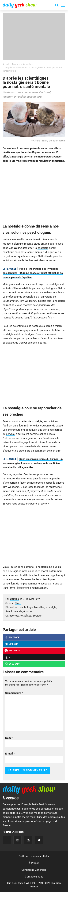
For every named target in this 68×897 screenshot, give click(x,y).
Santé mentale (13, 611)
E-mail (10, 753)
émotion (19, 292)
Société (37, 615)
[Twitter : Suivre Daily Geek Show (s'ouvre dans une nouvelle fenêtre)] (39, 840)
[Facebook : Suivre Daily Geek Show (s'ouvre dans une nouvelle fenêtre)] (7, 840)
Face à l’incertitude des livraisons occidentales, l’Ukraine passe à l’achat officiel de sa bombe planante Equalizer (33, 273)
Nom (9, 738)
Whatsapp (14, 664)
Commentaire (14, 693)
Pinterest (14, 650)
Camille (14, 598)
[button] (63, 5)
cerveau (10, 434)
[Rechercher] (56, 5)
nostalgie (42, 247)
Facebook (14, 637)
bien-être (39, 607)
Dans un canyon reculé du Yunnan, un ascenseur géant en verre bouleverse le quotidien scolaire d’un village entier (33, 463)
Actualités (25, 615)
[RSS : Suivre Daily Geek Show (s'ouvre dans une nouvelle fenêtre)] (28, 840)
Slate (18, 603)
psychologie (26, 607)
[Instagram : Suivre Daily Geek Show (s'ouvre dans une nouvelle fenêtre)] (17, 840)
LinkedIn (13, 644)
